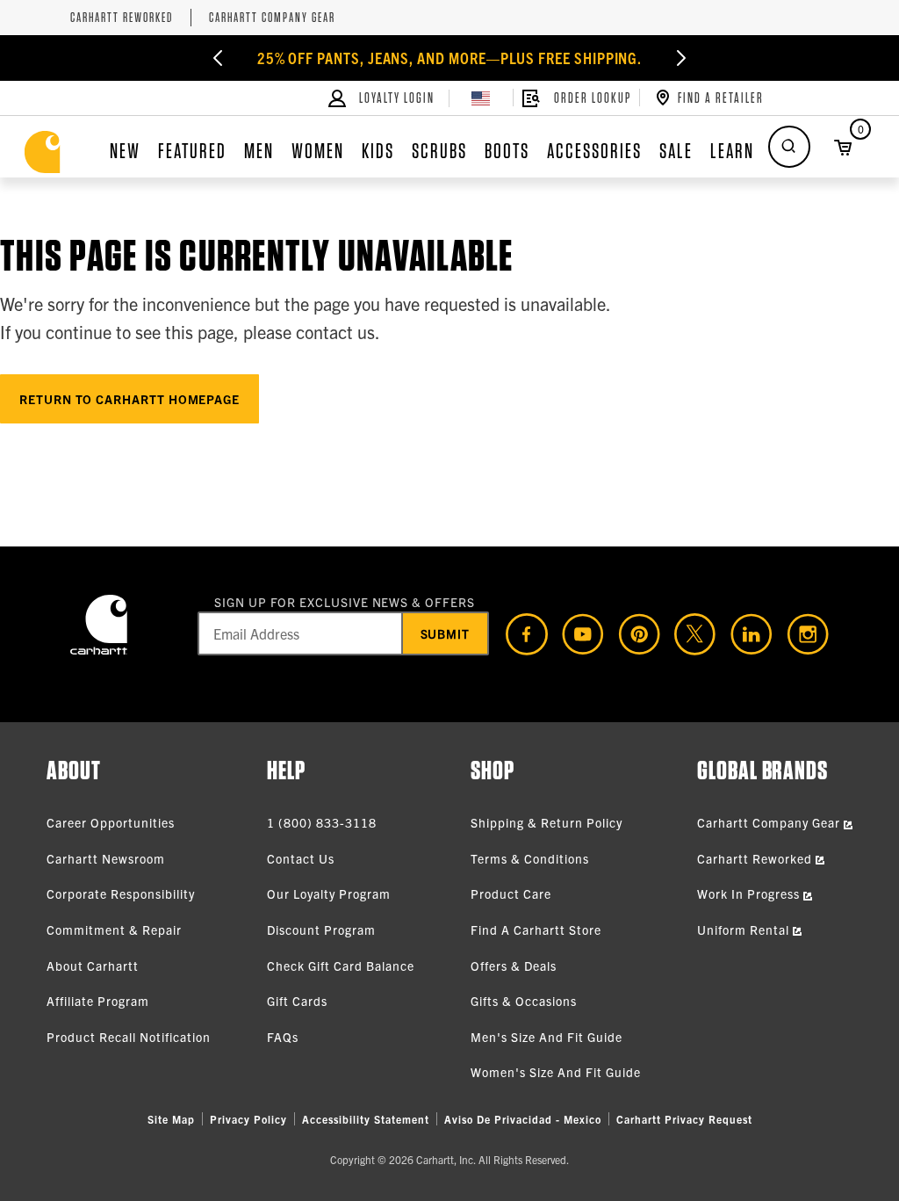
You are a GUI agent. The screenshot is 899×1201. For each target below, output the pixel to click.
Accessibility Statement (365, 1118)
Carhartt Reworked (121, 18)
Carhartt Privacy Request (684, 1118)
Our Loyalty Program (329, 893)
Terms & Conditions (530, 858)
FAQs (282, 1037)
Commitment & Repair (114, 929)
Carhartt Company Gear (272, 18)
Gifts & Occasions (524, 1001)
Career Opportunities (111, 822)
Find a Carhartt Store (536, 929)
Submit (446, 633)
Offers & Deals (514, 965)
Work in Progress (750, 893)
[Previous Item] (218, 58)
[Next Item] (681, 58)
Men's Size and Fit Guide (546, 1037)
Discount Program (321, 929)
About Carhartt (93, 965)
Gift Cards (297, 1001)
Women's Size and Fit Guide (556, 1072)
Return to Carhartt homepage (129, 399)
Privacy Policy (248, 1118)
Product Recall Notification (129, 1037)
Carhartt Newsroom (106, 858)
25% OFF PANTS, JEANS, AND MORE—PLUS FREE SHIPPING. (450, 57)
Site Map (171, 1118)
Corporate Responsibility (121, 893)
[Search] (789, 147)
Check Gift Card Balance (340, 965)
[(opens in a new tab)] (520, 634)
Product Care (511, 893)
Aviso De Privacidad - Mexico (522, 1118)
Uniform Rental (745, 929)
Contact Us (300, 858)
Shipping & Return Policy (546, 822)
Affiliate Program (98, 1001)
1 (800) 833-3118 (322, 822)
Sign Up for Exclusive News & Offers (344, 602)
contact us (335, 332)
